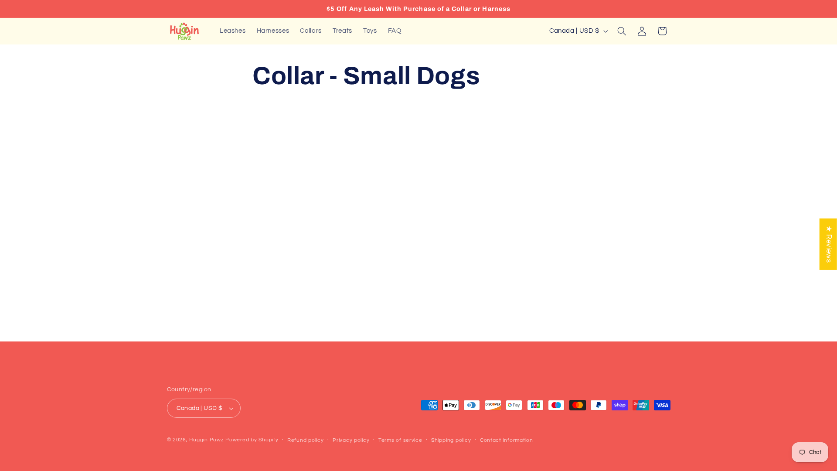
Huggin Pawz (206, 439)
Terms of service (400, 440)
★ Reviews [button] (829, 244)
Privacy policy (351, 440)
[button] (622, 31)
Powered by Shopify (251, 439)
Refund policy (305, 440)
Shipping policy (451, 440)
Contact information (506, 440)
